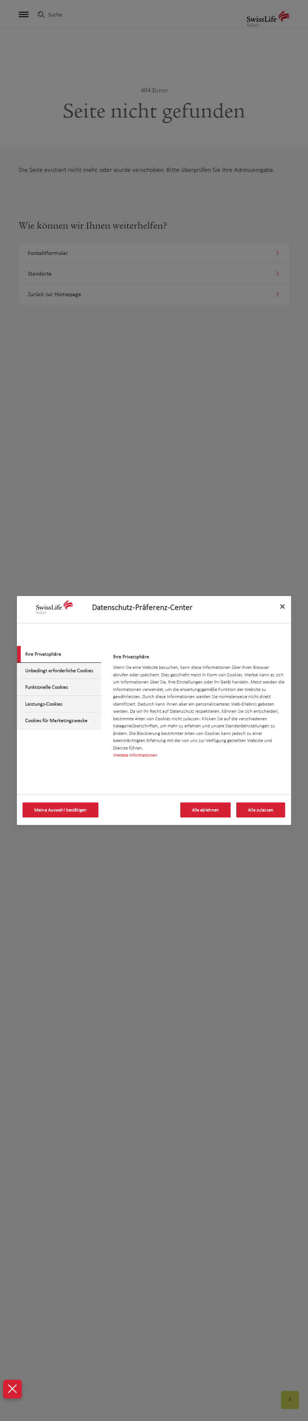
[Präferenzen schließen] (12, 1389)
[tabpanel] (198, 708)
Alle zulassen (260, 810)
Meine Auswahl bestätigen (60, 810)
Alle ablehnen (205, 810)
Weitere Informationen (135, 755)
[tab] (59, 654)
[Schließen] (282, 606)
